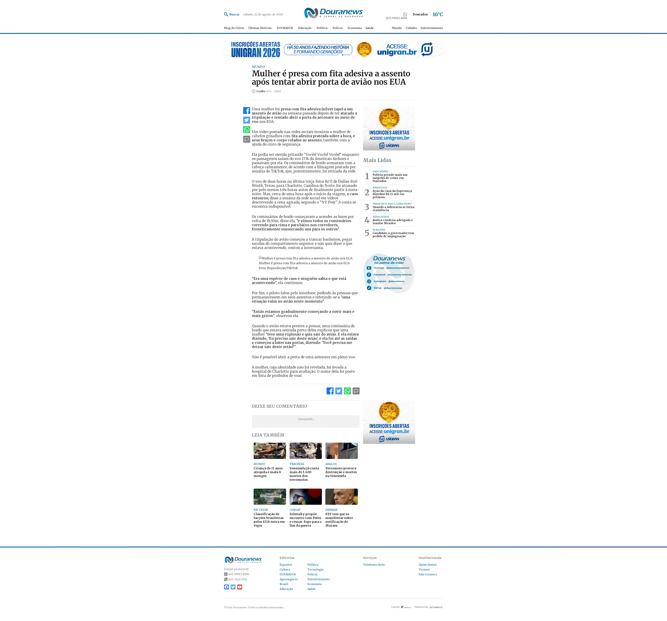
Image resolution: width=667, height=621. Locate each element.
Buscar (234, 14)
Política (322, 27)
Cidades (411, 27)
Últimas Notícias (260, 27)
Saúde (369, 27)
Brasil (284, 584)
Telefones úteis (374, 564)
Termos (424, 569)
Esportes (286, 564)
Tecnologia (315, 569)
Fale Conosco (428, 574)
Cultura (285, 569)
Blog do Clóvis (234, 27)
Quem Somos (428, 564)
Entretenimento (432, 27)
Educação (304, 27)
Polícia (337, 27)
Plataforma (421, 607)
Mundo (397, 27)
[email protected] (236, 569)
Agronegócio (289, 579)
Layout (395, 607)
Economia (355, 27)
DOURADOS (285, 27)
